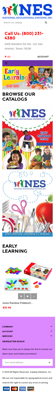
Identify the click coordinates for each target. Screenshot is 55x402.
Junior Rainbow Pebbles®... (17, 303)
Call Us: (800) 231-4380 (24, 36)
